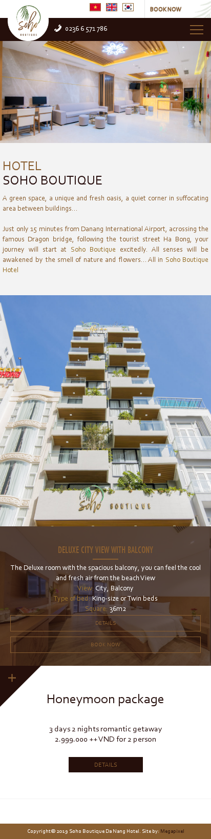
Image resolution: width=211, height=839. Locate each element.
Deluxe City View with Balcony (105, 549)
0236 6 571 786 (86, 28)
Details (105, 623)
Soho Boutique (52, 171)
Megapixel (172, 831)
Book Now (105, 644)
